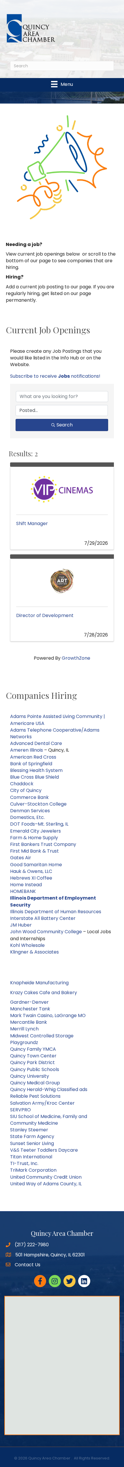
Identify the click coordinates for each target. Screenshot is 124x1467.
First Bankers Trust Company (43, 844)
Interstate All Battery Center (43, 918)
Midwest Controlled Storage (42, 1035)
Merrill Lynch (24, 1028)
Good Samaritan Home (36, 864)
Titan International (31, 1156)
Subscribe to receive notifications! (55, 376)
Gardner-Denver (29, 1002)
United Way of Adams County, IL (46, 1183)
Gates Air (20, 857)
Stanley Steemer (29, 1129)
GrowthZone (76, 658)
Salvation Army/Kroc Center (42, 1103)
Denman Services (30, 810)
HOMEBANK (23, 891)
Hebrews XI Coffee (31, 878)
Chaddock (21, 783)
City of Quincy (26, 790)
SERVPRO (20, 1109)
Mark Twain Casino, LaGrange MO (48, 1015)
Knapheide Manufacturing (39, 982)
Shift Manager (32, 523)
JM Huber (21, 925)
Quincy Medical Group (35, 1082)
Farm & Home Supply (34, 837)
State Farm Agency (32, 1136)
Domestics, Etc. (27, 817)
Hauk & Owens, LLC (31, 871)
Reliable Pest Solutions (35, 1096)
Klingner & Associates (34, 952)
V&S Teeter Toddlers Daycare (44, 1150)
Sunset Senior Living (32, 1143)
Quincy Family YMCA (33, 1049)
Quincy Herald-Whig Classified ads (48, 1089)
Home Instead (26, 884)
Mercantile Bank (28, 1022)
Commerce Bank (29, 797)
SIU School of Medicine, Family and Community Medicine (48, 1119)
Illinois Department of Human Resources (55, 911)
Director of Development (45, 615)
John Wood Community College (46, 931)
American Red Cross (33, 757)
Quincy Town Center (33, 1055)
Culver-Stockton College (38, 804)
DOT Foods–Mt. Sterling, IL (39, 824)
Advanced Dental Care (36, 743)
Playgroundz (24, 1042)
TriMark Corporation (33, 1170)
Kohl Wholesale (27, 945)
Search (65, 425)
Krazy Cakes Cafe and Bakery (43, 992)
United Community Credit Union (46, 1177)
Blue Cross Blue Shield (34, 777)
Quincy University (29, 1076)
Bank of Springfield (31, 763)
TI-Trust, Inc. (24, 1163)
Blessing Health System (36, 770)
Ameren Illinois (26, 750)
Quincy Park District (33, 1062)
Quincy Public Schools (34, 1069)
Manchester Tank (30, 1008)
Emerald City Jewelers (35, 831)
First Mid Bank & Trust (34, 851)
